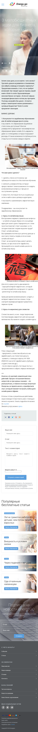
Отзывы (4, 674)
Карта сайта (5, 720)
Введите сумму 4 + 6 (11, 470)
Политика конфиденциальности (10, 718)
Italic (8, 451)
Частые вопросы (7, 689)
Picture (24, 451)
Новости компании (7, 693)
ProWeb (13, 724)
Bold (6, 451)
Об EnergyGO (7, 662)
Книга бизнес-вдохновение (10, 697)
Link (22, 451)
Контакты (5, 678)
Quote (17, 451)
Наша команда (6, 670)
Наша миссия (6, 666)
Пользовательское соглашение (9, 722)
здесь (20, 406)
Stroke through (13, 451)
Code (19, 451)
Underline (11, 451)
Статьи (19, 14)
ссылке (6, 404)
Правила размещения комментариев (16, 485)
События (4, 651)
